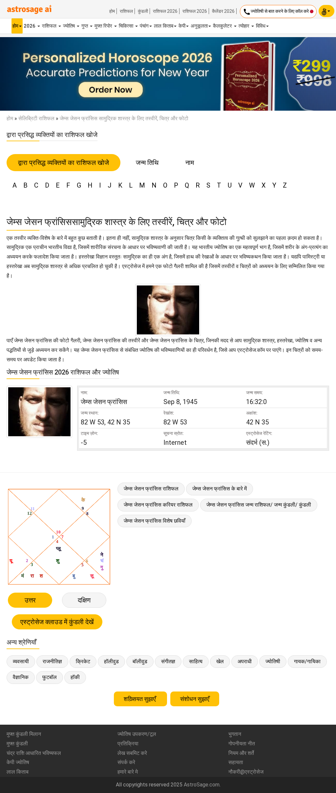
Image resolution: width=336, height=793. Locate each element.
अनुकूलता (199, 26)
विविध (260, 26)
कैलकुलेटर (223, 26)
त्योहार (245, 26)
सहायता (235, 762)
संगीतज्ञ (168, 661)
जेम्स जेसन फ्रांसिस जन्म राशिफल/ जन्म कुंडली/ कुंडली (258, 505)
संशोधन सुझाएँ (194, 698)
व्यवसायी (21, 661)
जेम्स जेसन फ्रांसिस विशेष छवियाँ (154, 521)
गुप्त (85, 26)
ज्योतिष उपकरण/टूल (136, 734)
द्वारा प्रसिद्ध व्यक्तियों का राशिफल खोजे (63, 163)
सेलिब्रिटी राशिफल (36, 118)
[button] (25, 74)
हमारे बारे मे (127, 772)
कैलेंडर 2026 (223, 11)
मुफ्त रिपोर (104, 26)
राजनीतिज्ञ (52, 661)
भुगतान (234, 734)
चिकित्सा (127, 26)
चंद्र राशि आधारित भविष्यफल (34, 753)
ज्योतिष (69, 26)
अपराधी (245, 661)
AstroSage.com (202, 785)
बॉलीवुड (140, 661)
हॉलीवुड (111, 661)
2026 (30, 26)
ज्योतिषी (272, 661)
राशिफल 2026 (165, 11)
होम (112, 11)
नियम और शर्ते (241, 753)
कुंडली (143, 11)
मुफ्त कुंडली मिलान (24, 734)
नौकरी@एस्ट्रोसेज (245, 772)
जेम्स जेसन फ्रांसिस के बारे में (219, 489)
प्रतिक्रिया (127, 743)
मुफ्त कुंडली (17, 743)
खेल (220, 661)
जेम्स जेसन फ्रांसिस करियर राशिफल (158, 505)
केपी (181, 26)
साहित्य (195, 661)
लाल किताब (163, 26)
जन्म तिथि (147, 163)
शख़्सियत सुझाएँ (140, 698)
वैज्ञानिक (21, 677)
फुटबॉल (49, 677)
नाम (189, 163)
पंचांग (144, 26)
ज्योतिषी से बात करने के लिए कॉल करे (276, 12)
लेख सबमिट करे (132, 753)
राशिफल (126, 11)
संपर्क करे (126, 762)
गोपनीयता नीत (241, 743)
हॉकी (75, 677)
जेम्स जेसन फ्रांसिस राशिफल (151, 489)
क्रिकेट (83, 661)
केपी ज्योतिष (18, 762)
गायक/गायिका (307, 661)
